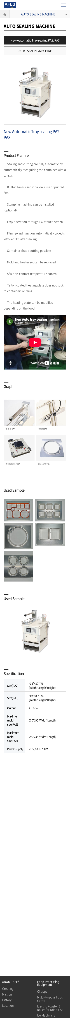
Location (8, 1005)
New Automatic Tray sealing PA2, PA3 (35, 40)
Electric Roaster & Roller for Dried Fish (50, 1008)
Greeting (7, 988)
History (6, 1000)
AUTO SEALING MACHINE (38, 14)
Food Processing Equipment (48, 983)
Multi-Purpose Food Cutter (50, 999)
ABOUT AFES (11, 981)
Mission (7, 994)
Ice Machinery (46, 1015)
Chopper (43, 991)
